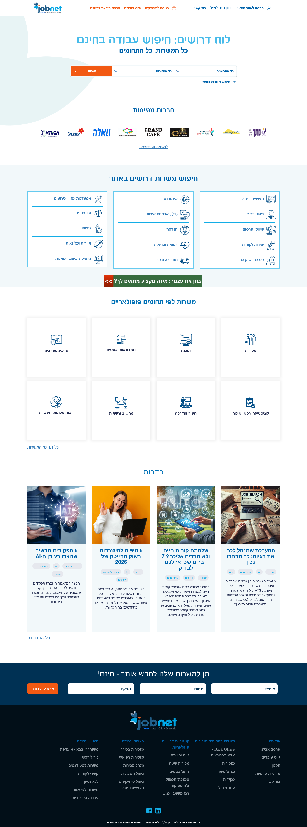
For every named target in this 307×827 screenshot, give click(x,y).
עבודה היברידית (85, 798)
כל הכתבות (38, 637)
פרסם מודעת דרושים (105, 8)
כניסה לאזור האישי (251, 8)
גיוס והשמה (180, 755)
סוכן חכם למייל (221, 8)
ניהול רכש (90, 757)
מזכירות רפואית (131, 757)
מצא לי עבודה (42, 688)
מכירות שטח (179, 763)
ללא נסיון (91, 782)
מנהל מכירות (133, 765)
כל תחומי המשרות (43, 447)
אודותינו (273, 741)
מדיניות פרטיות (267, 774)
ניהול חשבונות (132, 774)
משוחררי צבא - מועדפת (79, 749)
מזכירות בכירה (132, 749)
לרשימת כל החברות (153, 147)
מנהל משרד (225, 771)
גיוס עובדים (132, 8)
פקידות (229, 779)
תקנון (276, 765)
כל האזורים (164, 71)
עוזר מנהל (226, 788)
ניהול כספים (179, 771)
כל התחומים (225, 71)
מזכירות (228, 763)
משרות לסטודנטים (83, 765)
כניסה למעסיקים (158, 8)
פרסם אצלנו (270, 749)
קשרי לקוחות (88, 774)
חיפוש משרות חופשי (217, 82)
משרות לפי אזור (85, 790)
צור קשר (200, 8)
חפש (91, 71)
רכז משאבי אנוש (175, 793)
